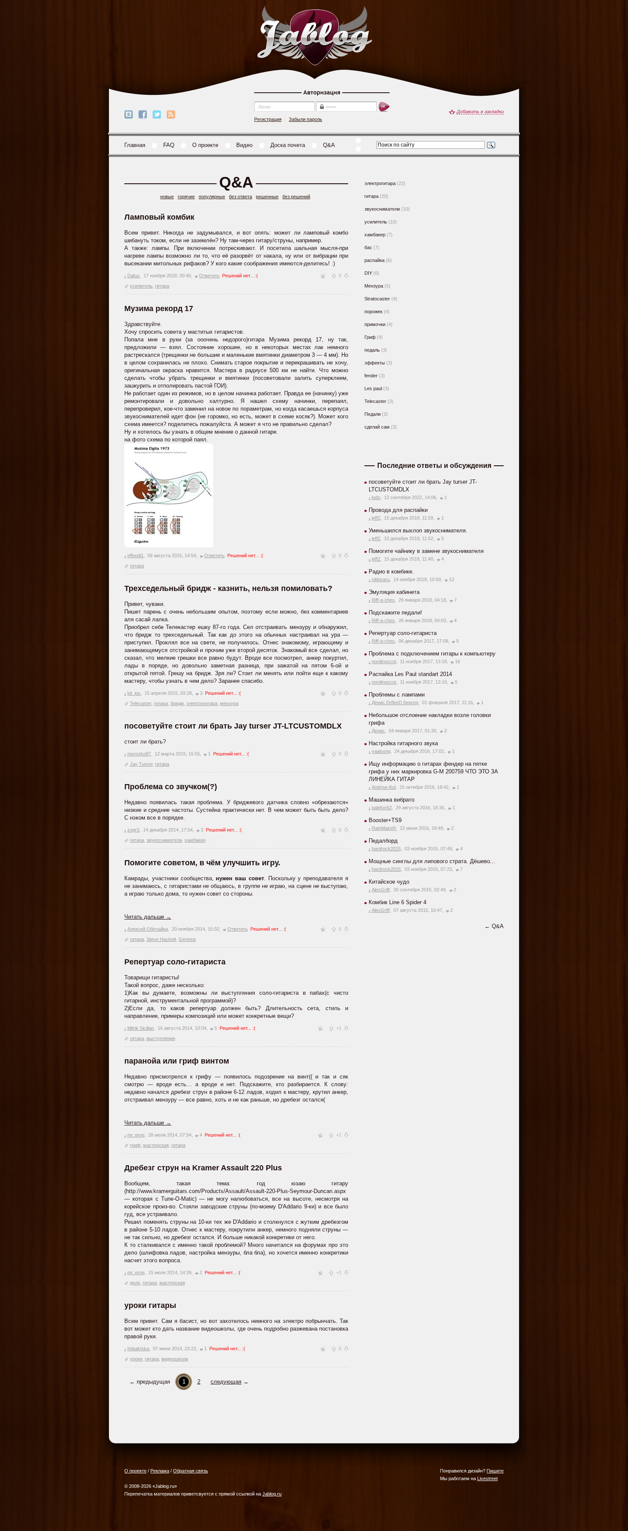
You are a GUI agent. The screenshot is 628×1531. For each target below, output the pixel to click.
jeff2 (376, 517)
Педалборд (383, 840)
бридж (177, 703)
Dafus (133, 275)
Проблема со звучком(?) (170, 786)
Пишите (495, 1470)
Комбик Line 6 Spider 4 (397, 902)
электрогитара (201, 703)
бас (368, 247)
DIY (368, 273)
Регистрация (268, 119)
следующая (226, 1381)
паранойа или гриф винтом (176, 1061)
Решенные (267, 196)
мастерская (156, 1145)
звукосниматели (164, 840)
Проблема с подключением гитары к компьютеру (432, 653)
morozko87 (139, 753)
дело (135, 1282)
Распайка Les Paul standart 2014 (410, 674)
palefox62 (382, 807)
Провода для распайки (398, 510)
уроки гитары (150, 1305)
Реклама (159, 1470)
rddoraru (381, 579)
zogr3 (133, 829)
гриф (135, 1145)
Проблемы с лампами (397, 694)
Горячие (186, 196)
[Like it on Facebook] (142, 114)
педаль (372, 350)
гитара (162, 285)
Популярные (212, 196)
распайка (374, 260)
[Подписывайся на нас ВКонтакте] (128, 114)
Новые (167, 196)
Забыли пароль (305, 119)
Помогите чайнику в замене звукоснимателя (426, 551)
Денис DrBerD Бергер (395, 702)
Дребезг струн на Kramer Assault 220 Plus (203, 1168)
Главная (134, 145)
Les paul (373, 388)
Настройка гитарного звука (403, 743)
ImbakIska (138, 1348)
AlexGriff (381, 889)
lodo (376, 497)
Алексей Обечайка (147, 929)
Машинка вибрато (391, 799)
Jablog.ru (272, 1493)
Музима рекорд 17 (158, 308)
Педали (372, 414)
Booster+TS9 (385, 820)
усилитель (141, 285)
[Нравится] (334, 275)
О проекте (205, 145)
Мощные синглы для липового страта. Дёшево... (432, 861)
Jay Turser (141, 764)
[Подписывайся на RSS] (171, 114)
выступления (161, 1038)
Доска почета (287, 145)
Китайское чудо (389, 882)
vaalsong (381, 751)
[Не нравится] (346, 275)
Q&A (329, 145)
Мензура (373, 285)
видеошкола (174, 1358)
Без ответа (240, 196)
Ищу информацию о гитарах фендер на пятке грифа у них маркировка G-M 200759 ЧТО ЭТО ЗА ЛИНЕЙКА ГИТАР (433, 771)
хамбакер (195, 840)
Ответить (209, 275)
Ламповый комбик (159, 217)
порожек (373, 311)
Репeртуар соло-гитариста (175, 962)
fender (371, 375)
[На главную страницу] (314, 36)
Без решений (296, 196)
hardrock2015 (386, 848)
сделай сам (377, 426)
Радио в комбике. (391, 571)
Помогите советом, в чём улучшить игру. (202, 862)
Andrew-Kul (384, 787)
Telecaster (140, 703)
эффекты (374, 362)
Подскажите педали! (395, 612)
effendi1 (135, 555)
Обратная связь (190, 1470)
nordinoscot (384, 661)
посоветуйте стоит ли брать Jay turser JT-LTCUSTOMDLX (233, 726)
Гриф (370, 337)
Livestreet (487, 1478)
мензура (229, 703)
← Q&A (494, 926)
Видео (244, 145)
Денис (378, 730)
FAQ (168, 145)
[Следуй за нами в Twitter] (157, 114)
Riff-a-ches (383, 599)
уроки (136, 1358)
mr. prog (135, 1134)
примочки (374, 324)
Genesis (187, 939)
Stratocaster (377, 298)
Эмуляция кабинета (394, 592)
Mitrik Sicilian (140, 1028)
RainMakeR (384, 828)
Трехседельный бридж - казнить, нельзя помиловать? (228, 588)
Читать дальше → (147, 917)
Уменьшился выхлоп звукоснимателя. (418, 530)
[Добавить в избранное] (323, 275)
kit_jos (134, 693)
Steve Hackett (161, 939)
